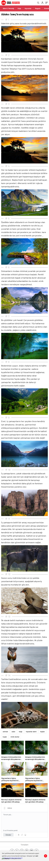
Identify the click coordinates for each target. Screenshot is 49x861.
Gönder (8, 835)
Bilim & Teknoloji (8, 8)
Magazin (37, 8)
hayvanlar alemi (31, 732)
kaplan (42, 732)
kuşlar (5, 737)
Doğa (19, 8)
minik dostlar (15, 737)
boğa (20, 732)
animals (5, 732)
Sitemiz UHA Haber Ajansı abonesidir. (13, 858)
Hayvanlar (28, 8)
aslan (13, 732)
